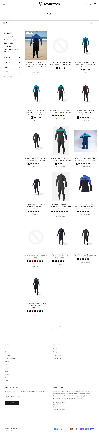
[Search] (91, 4)
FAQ (6, 377)
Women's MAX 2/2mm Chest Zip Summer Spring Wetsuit (36, 256)
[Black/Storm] (36, 69)
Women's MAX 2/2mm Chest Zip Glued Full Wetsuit (36, 206)
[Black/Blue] (61, 115)
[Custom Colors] (43, 163)
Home (7, 349)
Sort (91, 23)
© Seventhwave (11, 428)
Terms (7, 381)
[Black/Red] (56, 115)
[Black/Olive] (36, 163)
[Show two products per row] (4, 23)
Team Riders (57, 355)
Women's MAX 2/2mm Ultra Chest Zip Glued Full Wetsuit (61, 256)
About (7, 368)
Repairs (7, 361)
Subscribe (12, 402)
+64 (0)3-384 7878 (59, 409)
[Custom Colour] (66, 163)
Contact (7, 374)
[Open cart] (95, 4)
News (55, 352)
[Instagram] (58, 413)
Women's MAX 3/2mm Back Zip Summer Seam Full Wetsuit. (36, 305)
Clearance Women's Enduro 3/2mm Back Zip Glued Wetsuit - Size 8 (36, 64)
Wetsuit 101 (57, 358)
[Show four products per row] (7, 23)
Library (7, 371)
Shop (6, 352)
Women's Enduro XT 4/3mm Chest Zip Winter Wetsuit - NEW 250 (36, 112)
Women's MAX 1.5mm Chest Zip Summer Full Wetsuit (86, 112)
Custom (7, 365)
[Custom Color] (43, 211)
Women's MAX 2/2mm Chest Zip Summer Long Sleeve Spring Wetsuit (85, 206)
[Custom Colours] (68, 115)
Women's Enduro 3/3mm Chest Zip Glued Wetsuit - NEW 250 (85, 64)
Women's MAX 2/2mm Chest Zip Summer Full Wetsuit (61, 206)
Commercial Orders (10, 358)
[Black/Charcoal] (31, 163)
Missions (56, 349)
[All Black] (57, 68)
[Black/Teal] (64, 68)
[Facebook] (54, 413)
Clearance (8, 355)
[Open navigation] (4, 4)
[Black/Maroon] (59, 68)
